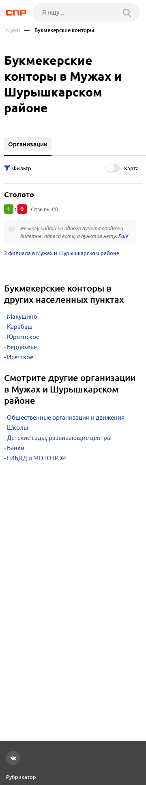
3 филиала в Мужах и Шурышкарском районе (61, 253)
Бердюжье (22, 347)
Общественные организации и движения (66, 417)
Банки (15, 448)
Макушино (22, 316)
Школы (17, 428)
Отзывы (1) (44, 209)
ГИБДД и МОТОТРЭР (36, 458)
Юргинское (23, 337)
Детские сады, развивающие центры (59, 438)
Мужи (13, 30)
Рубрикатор (21, 777)
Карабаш (19, 327)
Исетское (20, 357)
